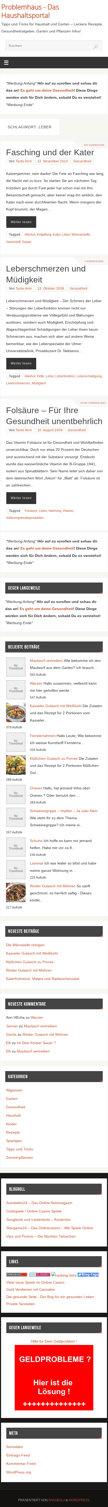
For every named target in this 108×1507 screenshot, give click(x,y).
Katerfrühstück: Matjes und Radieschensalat (42, 979)
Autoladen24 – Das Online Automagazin (39, 1203)
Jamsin (12, 1026)
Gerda (11, 1034)
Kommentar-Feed (21, 1463)
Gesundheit (82, 161)
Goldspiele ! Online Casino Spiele (34, 1211)
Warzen (36, 683)
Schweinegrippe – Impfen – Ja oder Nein (64, 811)
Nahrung (54, 511)
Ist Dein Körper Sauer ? (36, 1043)
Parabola (56, 1500)
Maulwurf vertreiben (46, 660)
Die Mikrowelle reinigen (25, 945)
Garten (12, 1098)
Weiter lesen (21, 222)
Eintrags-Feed (18, 1455)
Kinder (11, 1124)
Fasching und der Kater (50, 152)
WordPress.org (18, 1472)
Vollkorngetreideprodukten (25, 518)
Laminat (36, 863)
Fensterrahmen (43, 736)
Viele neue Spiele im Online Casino (35, 1282)
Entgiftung (44, 234)
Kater (56, 234)
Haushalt (13, 1115)
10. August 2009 (50, 430)
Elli (8, 1043)
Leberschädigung (89, 376)
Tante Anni (24, 161)
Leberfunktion (65, 376)
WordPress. (79, 1500)
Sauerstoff (13, 242)
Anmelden (14, 1447)
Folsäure (31, 511)
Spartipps (14, 1141)
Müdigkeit (39, 383)
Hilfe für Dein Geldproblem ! (54, 1341)
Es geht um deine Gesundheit (47, 90)
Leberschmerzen (18, 383)
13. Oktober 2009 (50, 288)
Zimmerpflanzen (19, 1157)
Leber (66, 234)
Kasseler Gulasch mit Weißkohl (56, 706)
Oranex (36, 788)
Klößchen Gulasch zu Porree (54, 758)
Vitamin (68, 511)
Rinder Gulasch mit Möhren (52, 886)
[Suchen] (95, 46)
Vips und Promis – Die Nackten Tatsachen (41, 1236)
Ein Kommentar (94, 145)
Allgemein (14, 1090)
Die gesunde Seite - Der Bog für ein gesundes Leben (50, 1297)
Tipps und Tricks (19, 1149)
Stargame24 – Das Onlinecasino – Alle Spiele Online (49, 1228)
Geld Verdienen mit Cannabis (30, 1289)
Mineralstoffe (81, 234)
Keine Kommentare (93, 403)
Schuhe (36, 841)
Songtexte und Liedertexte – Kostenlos (38, 1219)
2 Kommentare (94, 261)
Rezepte (13, 1132)
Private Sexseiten (20, 1304)
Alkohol (30, 234)
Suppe (26, 242)
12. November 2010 (52, 161)
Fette (40, 376)
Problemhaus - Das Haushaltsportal (30, 11)
